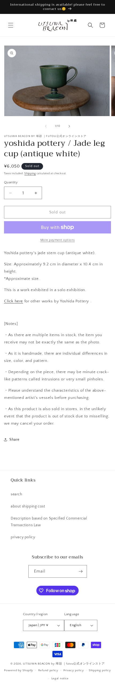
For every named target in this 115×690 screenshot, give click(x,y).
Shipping (30, 173)
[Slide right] (69, 126)
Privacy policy (73, 670)
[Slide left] (46, 126)
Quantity (11, 182)
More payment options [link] (57, 240)
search (16, 494)
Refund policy (48, 670)
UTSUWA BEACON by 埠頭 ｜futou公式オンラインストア (64, 663)
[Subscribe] (81, 571)
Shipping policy (100, 670)
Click (13, 301)
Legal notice (60, 678)
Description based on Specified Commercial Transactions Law (49, 521)
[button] (11, 25)
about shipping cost (28, 506)
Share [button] (14, 439)
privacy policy (23, 537)
